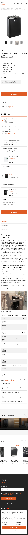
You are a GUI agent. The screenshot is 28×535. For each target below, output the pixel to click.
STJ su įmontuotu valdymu (14, 140)
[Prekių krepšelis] (21, 3)
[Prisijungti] (18, 3)
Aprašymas (11, 158)
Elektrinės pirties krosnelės (6, 9)
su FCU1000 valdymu (13, 156)
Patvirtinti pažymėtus (14, 531)
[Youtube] (11, 503)
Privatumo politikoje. (9, 519)
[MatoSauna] (3, 3)
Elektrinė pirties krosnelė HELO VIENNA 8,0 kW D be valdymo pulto (13, 10)
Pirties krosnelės (18, 8)
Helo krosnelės (17, 9)
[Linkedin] (4, 503)
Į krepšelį (15, 94)
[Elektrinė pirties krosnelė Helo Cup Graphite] (14, 452)
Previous (1, 26)
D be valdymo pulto (13, 118)
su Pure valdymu (12, 173)
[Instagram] (7, 503)
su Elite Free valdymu (13, 189)
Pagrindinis (3, 8)
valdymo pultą (10, 133)
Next (26, 26)
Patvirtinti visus (14, 527)
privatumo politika (11, 493)
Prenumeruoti (8, 498)
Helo (2, 51)
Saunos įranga (10, 8)
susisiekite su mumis (9, 380)
